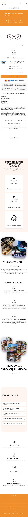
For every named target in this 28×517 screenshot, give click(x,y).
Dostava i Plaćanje (14, 123)
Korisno (13, 495)
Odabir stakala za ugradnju (14, 120)
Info (13, 498)
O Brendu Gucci (14, 128)
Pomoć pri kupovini (13, 508)
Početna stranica (14, 50)
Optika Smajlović (14, 511)
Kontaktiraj (14, 485)
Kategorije (14, 501)
